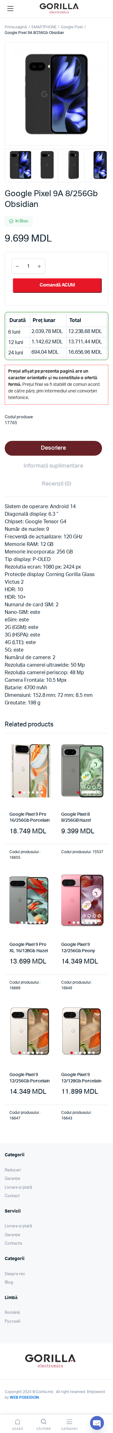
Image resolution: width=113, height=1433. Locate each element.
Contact (12, 1196)
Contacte (13, 1243)
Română (12, 1313)
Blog (9, 1282)
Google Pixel (72, 27)
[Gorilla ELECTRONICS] (59, 8)
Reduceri (13, 1170)
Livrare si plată (18, 1188)
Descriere (53, 448)
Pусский (12, 1321)
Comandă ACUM (57, 285)
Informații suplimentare (53, 466)
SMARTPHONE (44, 27)
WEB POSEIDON (24, 1397)
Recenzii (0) (56, 484)
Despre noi (15, 1274)
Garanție (12, 1179)
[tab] (53, 448)
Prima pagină (16, 27)
